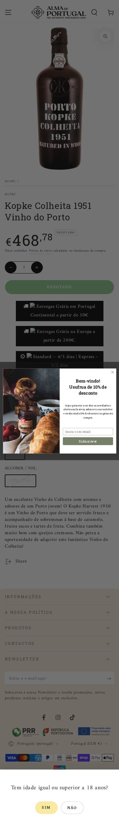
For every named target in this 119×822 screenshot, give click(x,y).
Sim (46, 808)
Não (72, 808)
